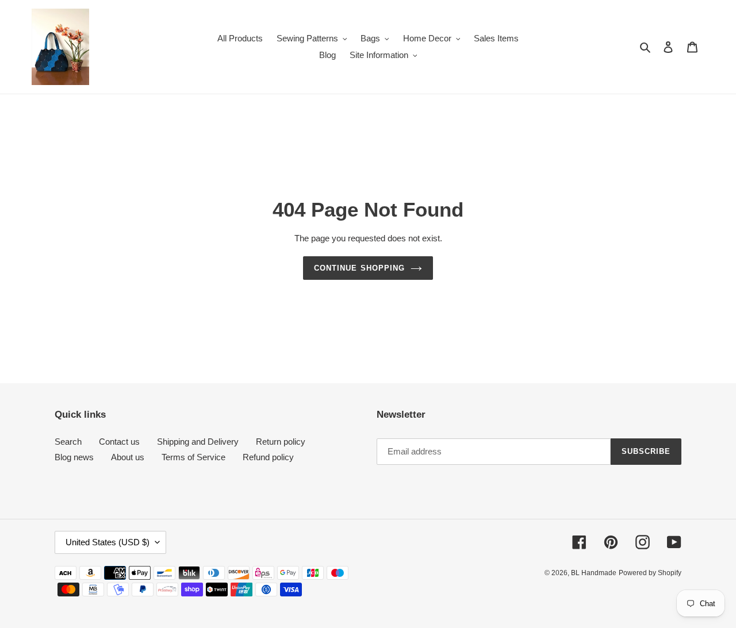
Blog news (74, 457)
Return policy (280, 441)
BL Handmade (593, 573)
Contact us (119, 441)
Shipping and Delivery (198, 441)
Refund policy (268, 457)
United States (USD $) (108, 542)
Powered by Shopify (650, 573)
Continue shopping (359, 268)
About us (127, 457)
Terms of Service (193, 457)
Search (68, 441)
